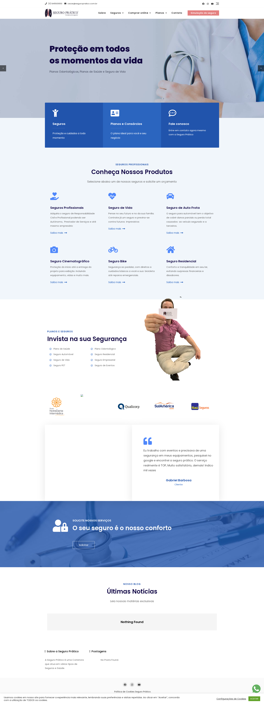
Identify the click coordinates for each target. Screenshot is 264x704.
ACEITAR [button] (254, 698)
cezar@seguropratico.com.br (82, 3)
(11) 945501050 (55, 3)
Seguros (115, 12)
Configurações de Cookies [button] (231, 698)
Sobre (102, 12)
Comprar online (138, 12)
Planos (160, 12)
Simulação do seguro (203, 12)
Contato (176, 12)
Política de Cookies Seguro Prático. (132, 691)
